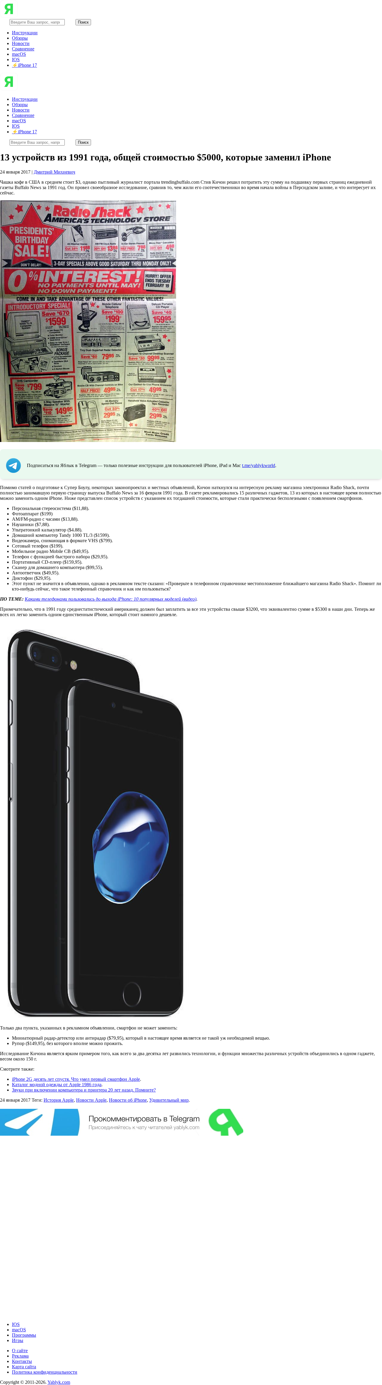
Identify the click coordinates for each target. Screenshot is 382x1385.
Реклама (20, 1355)
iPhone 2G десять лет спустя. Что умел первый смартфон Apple (76, 1079)
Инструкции (25, 32)
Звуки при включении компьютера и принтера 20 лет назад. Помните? (84, 1089)
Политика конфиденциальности (44, 1372)
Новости (21, 43)
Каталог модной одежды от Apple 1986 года (56, 1084)
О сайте (20, 1350)
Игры (17, 1340)
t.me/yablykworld (258, 465)
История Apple (59, 1100)
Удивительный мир (169, 1100)
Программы (24, 1335)
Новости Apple (91, 1100)
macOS (19, 54)
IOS (16, 59)
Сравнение (23, 48)
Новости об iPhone (128, 1100)
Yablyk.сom (58, 1382)
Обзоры (20, 38)
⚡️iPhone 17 (24, 65)
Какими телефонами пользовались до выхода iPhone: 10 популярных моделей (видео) (110, 599)
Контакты (22, 1361)
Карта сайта (24, 1366)
